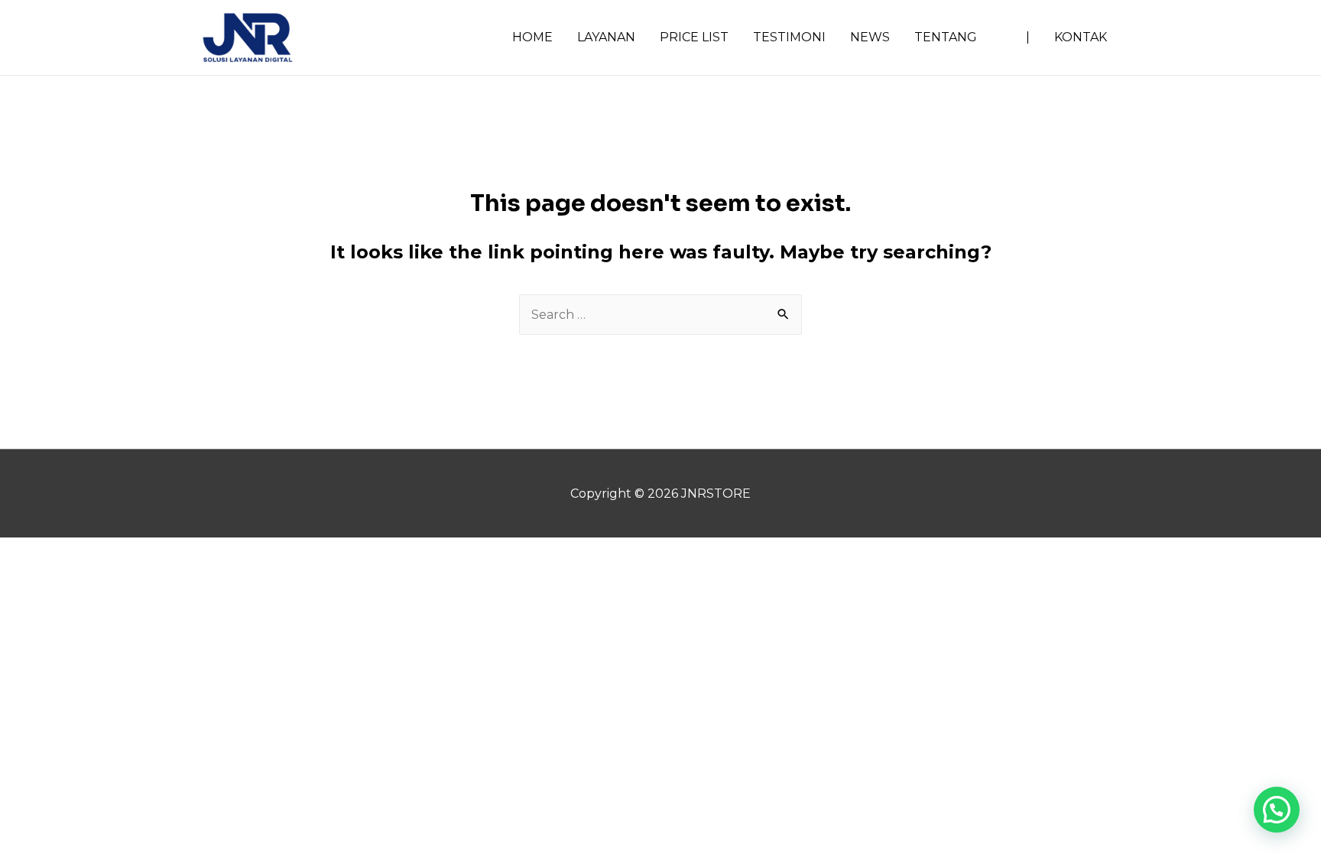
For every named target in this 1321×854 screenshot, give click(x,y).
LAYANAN (606, 37)
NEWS (870, 37)
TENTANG (945, 37)
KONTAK (1080, 37)
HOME (532, 37)
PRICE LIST (694, 37)
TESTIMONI (789, 37)
